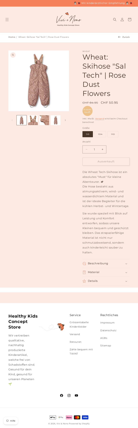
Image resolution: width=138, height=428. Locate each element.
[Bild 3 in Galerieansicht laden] (44, 120)
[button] (7, 19)
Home (11, 37)
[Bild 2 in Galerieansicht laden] (33, 120)
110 (114, 134)
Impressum (107, 322)
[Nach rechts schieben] (65, 120)
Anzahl (86, 141)
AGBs (103, 338)
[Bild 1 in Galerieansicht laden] (21, 120)
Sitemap (105, 345)
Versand (99, 118)
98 (89, 134)
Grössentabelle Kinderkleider (79, 324)
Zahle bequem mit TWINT (81, 351)
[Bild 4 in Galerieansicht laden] (56, 120)
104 (102, 134)
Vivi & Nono (62, 423)
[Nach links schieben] (12, 120)
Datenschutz (108, 330)
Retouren (75, 341)
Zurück (126, 37)
